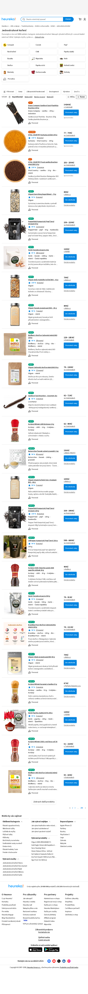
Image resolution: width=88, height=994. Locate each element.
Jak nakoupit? (28, 898)
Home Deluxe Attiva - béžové (41, 851)
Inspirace (68, 911)
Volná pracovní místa (9, 908)
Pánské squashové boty (11, 825)
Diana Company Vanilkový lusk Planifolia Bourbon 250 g (43, 106)
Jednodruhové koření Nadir (12, 869)
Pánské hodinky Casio (10, 849)
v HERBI (67, 252)
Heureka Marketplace (51, 908)
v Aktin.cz (67, 195)
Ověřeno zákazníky (71, 898)
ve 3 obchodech (69, 426)
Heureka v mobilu (29, 902)
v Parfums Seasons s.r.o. (72, 686)
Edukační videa (49, 921)
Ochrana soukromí (29, 915)
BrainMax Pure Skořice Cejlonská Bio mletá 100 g (42, 626)
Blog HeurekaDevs (8, 918)
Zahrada (63, 840)
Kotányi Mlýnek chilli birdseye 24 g (41, 424)
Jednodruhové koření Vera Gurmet (15, 866)
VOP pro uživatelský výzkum (33, 924)
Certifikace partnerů (72, 908)
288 (81, 808)
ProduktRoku (70, 905)
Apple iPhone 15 (66, 825)
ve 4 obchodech (69, 225)
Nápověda (47, 924)
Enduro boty (7, 846)
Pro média (5, 911)
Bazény (63, 831)
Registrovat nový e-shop (53, 902)
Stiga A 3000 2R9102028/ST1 (41, 842)
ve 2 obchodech (69, 135)
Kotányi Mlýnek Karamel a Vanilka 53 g (42, 684)
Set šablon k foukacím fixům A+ (42, 854)
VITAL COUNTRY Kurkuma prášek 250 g (42, 135)
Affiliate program (50, 918)
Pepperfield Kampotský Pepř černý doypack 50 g (41, 222)
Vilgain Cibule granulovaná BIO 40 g (41, 657)
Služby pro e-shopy (51, 905)
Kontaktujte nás (44, 932)
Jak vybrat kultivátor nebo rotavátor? (44, 825)
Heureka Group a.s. (33, 967)
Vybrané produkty (39, 838)
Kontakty (5, 902)
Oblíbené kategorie (11, 821)
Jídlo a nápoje (14, 26)
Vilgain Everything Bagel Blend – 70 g (42, 194)
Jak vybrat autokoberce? (40, 828)
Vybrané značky (9, 859)
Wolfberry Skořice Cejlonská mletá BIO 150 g (42, 336)
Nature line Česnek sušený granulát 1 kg (43, 451)
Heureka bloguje (7, 915)
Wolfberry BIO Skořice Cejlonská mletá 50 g (42, 774)
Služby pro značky (50, 911)
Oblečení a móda (66, 846)
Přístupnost (6, 924)
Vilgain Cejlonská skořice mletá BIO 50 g (43, 367)
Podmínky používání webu (69, 967)
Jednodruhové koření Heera (13, 863)
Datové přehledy (50, 915)
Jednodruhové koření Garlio (12, 875)
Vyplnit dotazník (44, 940)
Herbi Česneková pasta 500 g (39, 596)
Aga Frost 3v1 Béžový (39, 860)
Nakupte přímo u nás (30, 908)
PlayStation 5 (65, 834)
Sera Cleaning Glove (38, 848)
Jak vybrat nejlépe (39, 821)
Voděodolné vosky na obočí (12, 843)
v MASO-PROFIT (70, 453)
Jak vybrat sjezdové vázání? (41, 831)
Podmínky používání (9, 905)
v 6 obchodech (69, 340)
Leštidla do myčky (9, 831)
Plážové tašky (7, 834)
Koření (53, 26)
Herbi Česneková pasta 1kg (38, 250)
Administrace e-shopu (52, 898)
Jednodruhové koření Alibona (13, 872)
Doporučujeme (66, 821)
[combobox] (42, 19)
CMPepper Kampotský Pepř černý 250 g (43, 540)
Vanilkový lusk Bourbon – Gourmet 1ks (42, 396)
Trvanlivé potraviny (27, 26)
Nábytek (63, 843)
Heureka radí (27, 905)
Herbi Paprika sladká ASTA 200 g (40, 713)
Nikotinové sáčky (9, 828)
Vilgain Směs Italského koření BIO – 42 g (43, 280)
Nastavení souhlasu (30, 911)
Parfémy (63, 828)
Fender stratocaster (10, 852)
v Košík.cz (67, 569)
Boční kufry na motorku (11, 840)
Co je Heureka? (7, 898)
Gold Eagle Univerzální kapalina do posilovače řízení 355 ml (44, 845)
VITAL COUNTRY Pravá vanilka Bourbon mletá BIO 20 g (43, 163)
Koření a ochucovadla (42, 26)
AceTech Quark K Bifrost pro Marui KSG (44, 857)
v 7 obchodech (69, 746)
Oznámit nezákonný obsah (11, 921)
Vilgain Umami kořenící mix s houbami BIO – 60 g (42, 481)
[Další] (85, 808)
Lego (62, 837)
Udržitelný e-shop (71, 915)
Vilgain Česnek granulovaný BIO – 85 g (42, 308)
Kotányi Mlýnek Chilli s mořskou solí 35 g (42, 742)
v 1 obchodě (68, 107)
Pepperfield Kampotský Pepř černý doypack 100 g (44, 517)
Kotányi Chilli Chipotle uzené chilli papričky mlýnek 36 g (41, 569)
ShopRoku (68, 902)
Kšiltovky (6, 837)
